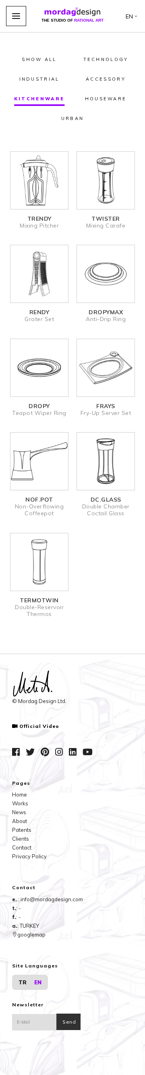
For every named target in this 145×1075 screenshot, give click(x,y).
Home (19, 794)
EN (37, 982)
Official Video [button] (39, 726)
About (19, 821)
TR (23, 982)
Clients (20, 838)
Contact (21, 847)
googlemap (31, 934)
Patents (21, 830)
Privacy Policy (29, 856)
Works (20, 803)
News (19, 812)
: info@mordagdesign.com (50, 899)
